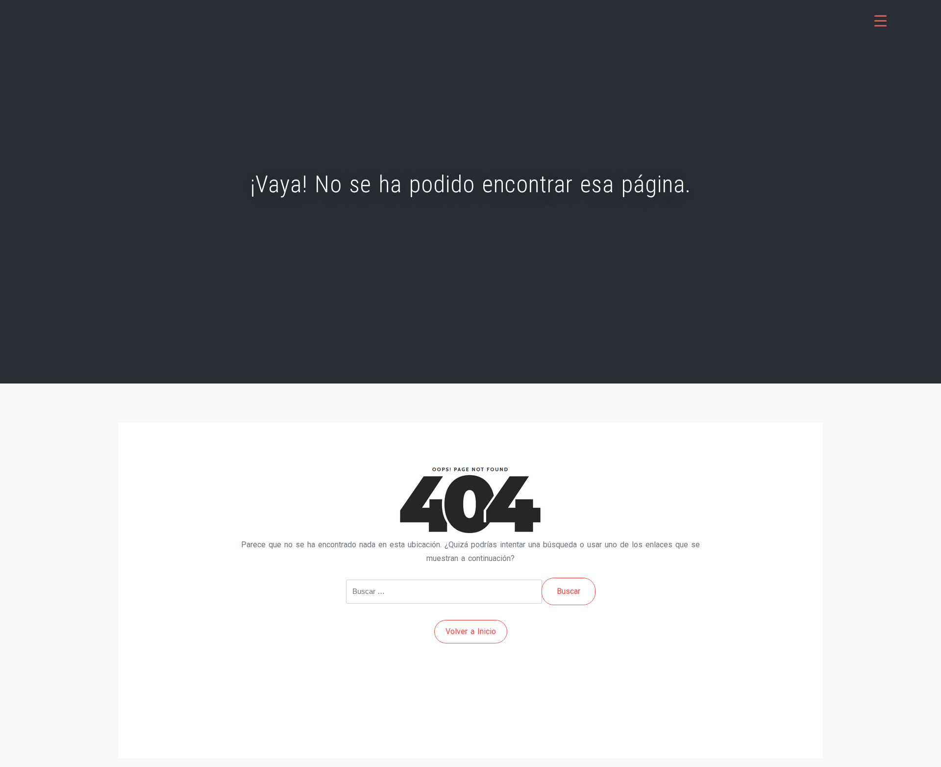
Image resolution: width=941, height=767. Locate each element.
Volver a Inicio (471, 631)
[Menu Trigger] (880, 20)
